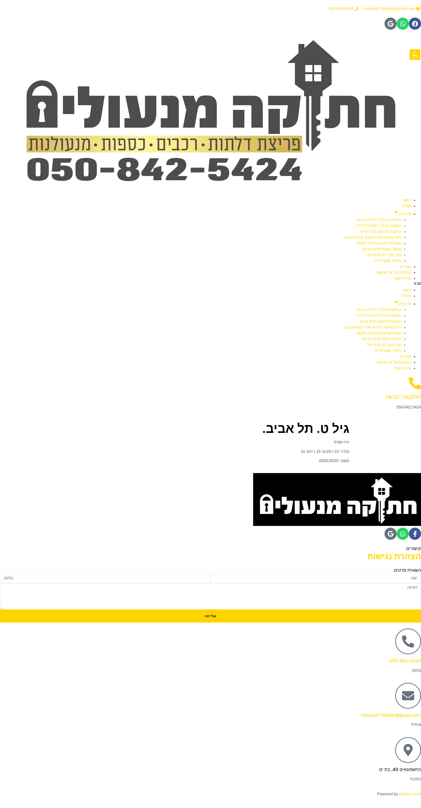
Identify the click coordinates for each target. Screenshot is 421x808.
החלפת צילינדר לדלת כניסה (379, 220)
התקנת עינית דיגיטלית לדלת (379, 226)
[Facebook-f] (415, 534)
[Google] (390, 24)
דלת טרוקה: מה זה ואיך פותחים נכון (373, 237)
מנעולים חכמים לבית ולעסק (379, 243)
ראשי (407, 200)
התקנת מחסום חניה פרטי (381, 231)
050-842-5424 (405, 660)
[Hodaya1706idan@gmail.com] (408, 696)
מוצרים (405, 267)
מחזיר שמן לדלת (388, 261)
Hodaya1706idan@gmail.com (391, 715)
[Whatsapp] (403, 24)
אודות (406, 206)
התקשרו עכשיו (403, 396)
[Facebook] (415, 24)
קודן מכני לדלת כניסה (384, 255)
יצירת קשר (402, 278)
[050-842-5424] (408, 641)
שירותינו (404, 214)
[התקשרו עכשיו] (415, 383)
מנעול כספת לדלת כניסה (381, 249)
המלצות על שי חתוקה (393, 272)
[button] (210, 284)
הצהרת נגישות (394, 556)
